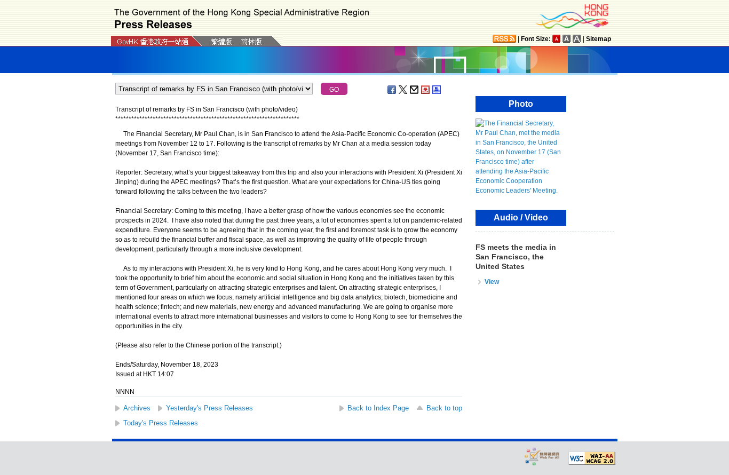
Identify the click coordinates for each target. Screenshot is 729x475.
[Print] (437, 89)
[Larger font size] (566, 39)
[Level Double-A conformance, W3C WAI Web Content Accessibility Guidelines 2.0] (591, 458)
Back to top (444, 408)
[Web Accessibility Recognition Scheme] (542, 456)
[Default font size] (556, 39)
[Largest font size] (577, 39)
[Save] (426, 89)
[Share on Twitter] (403, 89)
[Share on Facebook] (392, 89)
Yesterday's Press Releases (209, 408)
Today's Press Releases (160, 423)
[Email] (414, 89)
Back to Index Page (378, 408)
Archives (136, 408)
